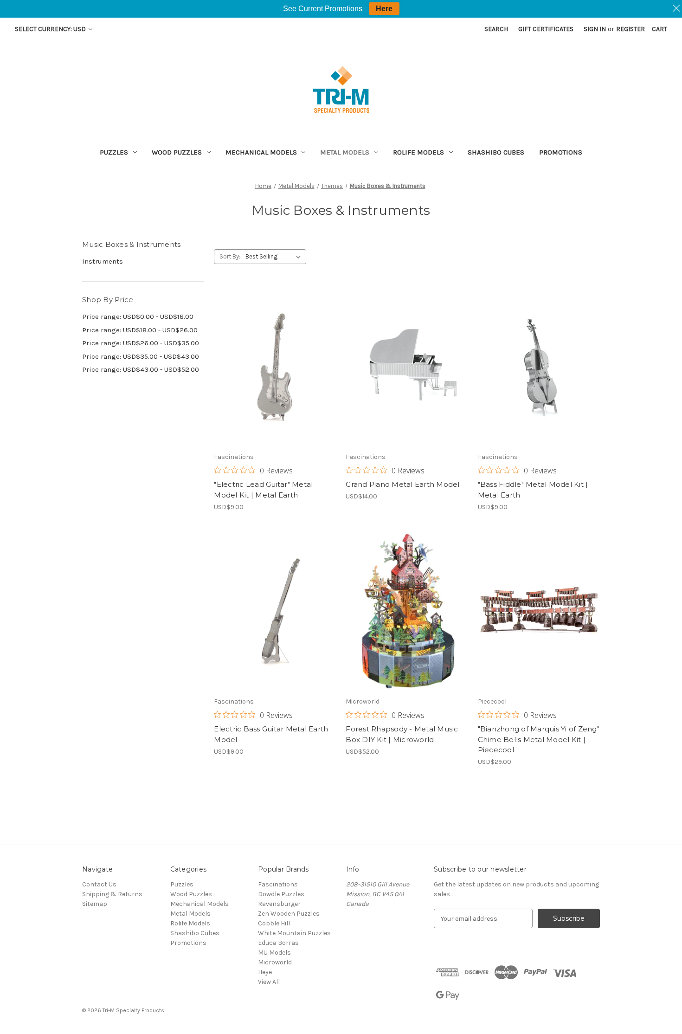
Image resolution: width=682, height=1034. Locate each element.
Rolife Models (418, 152)
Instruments (102, 261)
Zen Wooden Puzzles (289, 914)
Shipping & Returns (112, 894)
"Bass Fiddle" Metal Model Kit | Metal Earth (533, 489)
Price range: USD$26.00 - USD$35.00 (140, 343)
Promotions (560, 152)
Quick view (273, 350)
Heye (265, 972)
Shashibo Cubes (496, 152)
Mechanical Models (261, 152)
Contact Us (99, 884)
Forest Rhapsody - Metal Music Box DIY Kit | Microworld (402, 734)
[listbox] (275, 257)
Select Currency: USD (51, 29)
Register (630, 29)
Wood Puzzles (177, 152)
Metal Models (344, 152)
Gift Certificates (545, 29)
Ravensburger (279, 904)
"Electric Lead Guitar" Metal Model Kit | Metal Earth (263, 489)
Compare (272, 367)
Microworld (275, 962)
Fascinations (278, 884)
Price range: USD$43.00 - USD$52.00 (140, 369)
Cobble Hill (274, 923)
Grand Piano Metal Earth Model (402, 484)
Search (496, 29)
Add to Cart (274, 383)
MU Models (274, 952)
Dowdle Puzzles (281, 894)
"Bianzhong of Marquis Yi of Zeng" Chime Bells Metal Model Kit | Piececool (538, 739)
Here (384, 9)
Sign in (595, 29)
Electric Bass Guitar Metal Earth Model (271, 734)
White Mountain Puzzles (294, 933)
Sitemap (94, 904)
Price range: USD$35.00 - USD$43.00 (140, 356)
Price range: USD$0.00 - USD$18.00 (137, 316)
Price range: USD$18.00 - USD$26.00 (140, 330)
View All (269, 982)
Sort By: (229, 256)
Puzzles (114, 152)
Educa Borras (278, 943)
